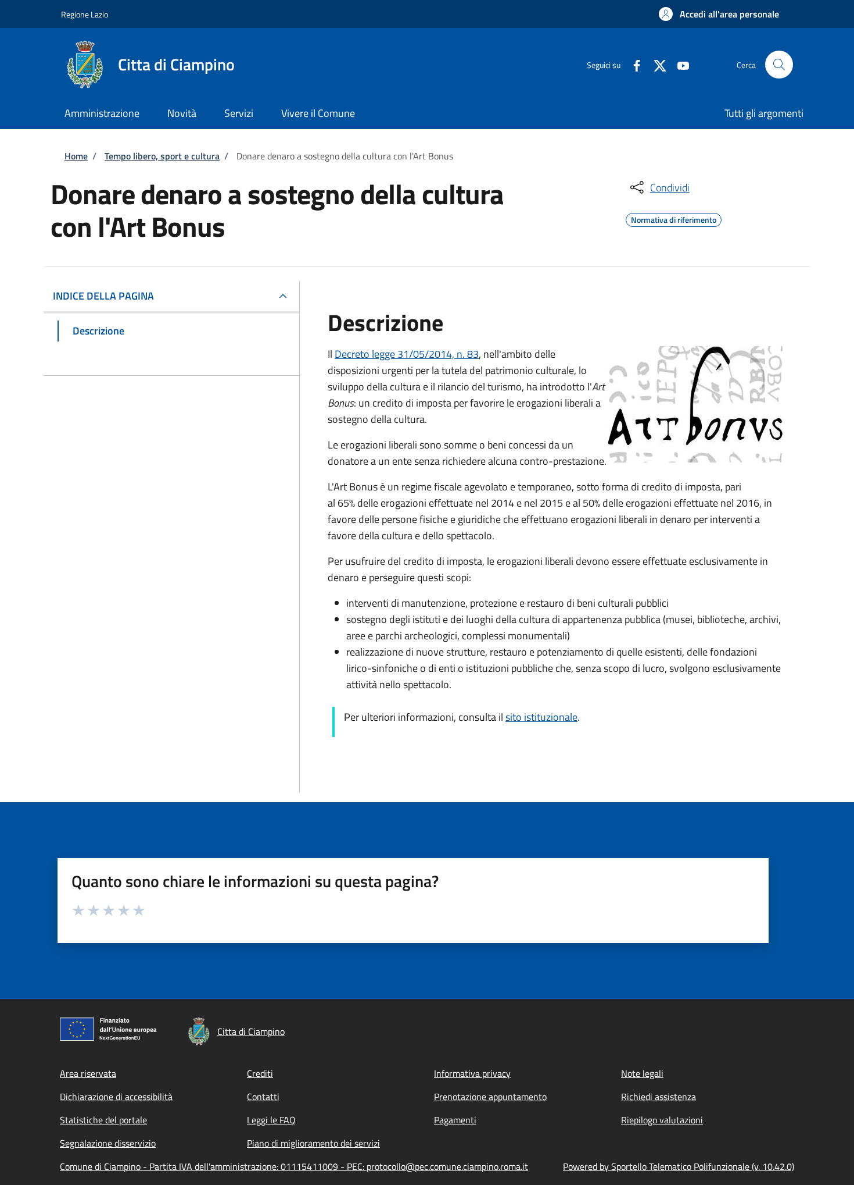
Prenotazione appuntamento (490, 1097)
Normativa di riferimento (673, 218)
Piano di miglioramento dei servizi (313, 1143)
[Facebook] (632, 64)
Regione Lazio (84, 14)
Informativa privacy (472, 1073)
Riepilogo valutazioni (662, 1120)
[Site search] (779, 65)
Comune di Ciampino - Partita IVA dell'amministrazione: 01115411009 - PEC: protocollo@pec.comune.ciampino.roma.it (294, 1166)
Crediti (260, 1073)
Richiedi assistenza (658, 1097)
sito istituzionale (541, 717)
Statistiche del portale (103, 1120)
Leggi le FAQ (271, 1120)
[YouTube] (678, 64)
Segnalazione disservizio (108, 1143)
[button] (719, 14)
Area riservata (88, 1073)
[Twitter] (655, 64)
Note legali (642, 1073)
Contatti (263, 1097)
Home (76, 156)
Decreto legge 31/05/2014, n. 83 (407, 354)
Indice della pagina (103, 296)
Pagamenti (455, 1120)
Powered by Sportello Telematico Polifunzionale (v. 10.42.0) (678, 1166)
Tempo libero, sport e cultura (162, 156)
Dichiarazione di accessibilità (116, 1097)
